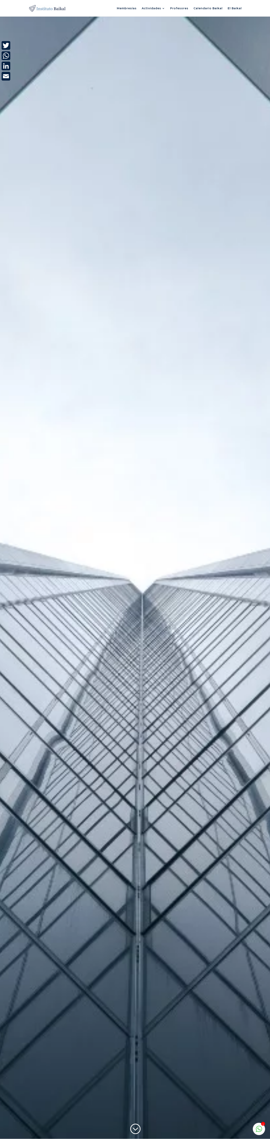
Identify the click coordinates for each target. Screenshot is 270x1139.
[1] (259, 1131)
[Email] (6, 76)
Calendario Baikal (208, 8)
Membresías (127, 8)
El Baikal (235, 8)
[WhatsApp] (6, 56)
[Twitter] (6, 45)
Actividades (151, 8)
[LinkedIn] (6, 66)
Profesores (179, 8)
